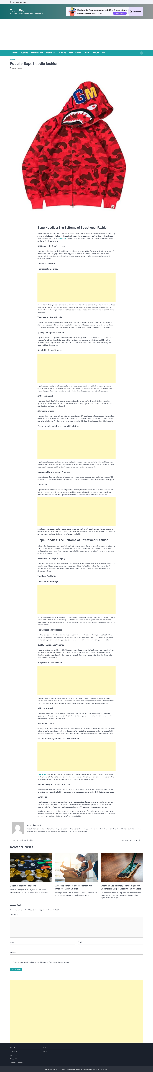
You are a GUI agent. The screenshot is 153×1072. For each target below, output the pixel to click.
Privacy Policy (14, 1059)
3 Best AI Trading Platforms (23, 886)
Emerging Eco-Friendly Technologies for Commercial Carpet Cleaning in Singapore (121, 887)
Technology (50, 53)
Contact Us (13, 1051)
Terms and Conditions (16, 1062)
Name (12, 942)
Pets (103, 53)
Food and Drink (75, 53)
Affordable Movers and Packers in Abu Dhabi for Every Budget (74, 887)
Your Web (17, 10)
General (15, 53)
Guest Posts (13, 1055)
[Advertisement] (76, 34)
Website (13, 952)
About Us (12, 1047)
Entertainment (37, 53)
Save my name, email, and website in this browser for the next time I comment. (41, 962)
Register (45, 1047)
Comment (14, 914)
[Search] (141, 53)
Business (24, 53)
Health (87, 53)
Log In (45, 1051)
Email (80, 942)
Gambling (62, 53)
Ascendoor (86, 1069)
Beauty (96, 53)
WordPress (103, 1069)
